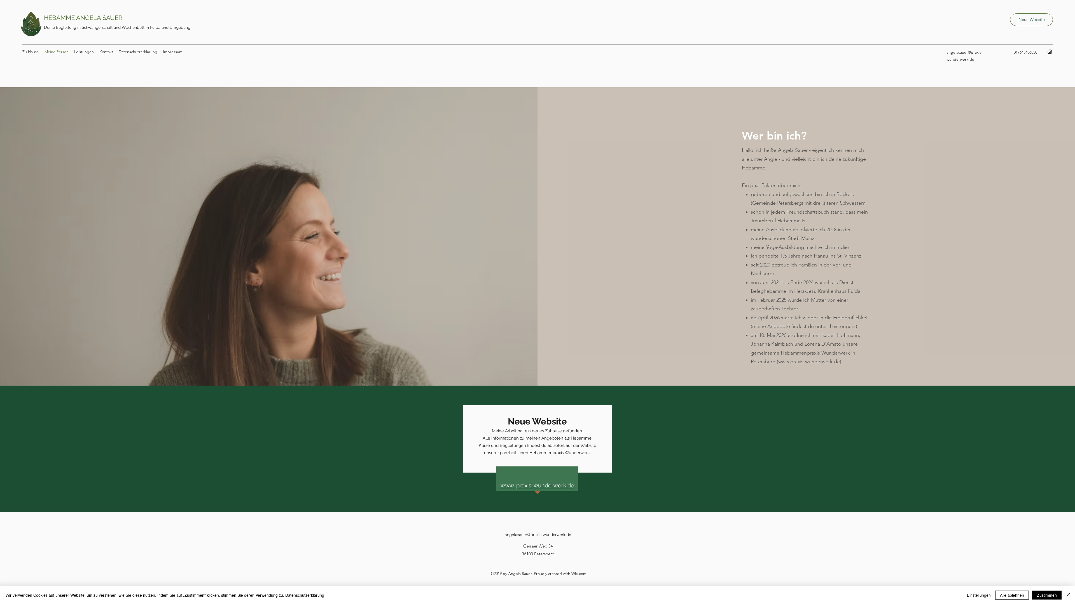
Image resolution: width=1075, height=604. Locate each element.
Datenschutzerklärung (304, 595)
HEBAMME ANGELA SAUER (83, 17)
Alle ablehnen (1012, 595)
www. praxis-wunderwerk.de (537, 485)
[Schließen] (1068, 595)
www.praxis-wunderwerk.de (809, 361)
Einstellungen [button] (979, 595)
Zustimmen (1047, 595)
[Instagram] (1050, 52)
